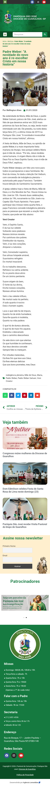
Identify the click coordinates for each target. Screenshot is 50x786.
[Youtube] (44, 2)
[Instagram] (38, 2)
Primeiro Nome (9, 546)
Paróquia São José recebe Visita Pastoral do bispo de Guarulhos (25, 525)
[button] (5, 2)
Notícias (10, 41)
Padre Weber (11, 378)
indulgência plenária (15, 375)
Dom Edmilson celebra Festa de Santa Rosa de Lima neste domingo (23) (23, 490)
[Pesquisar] (44, 34)
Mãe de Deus (30, 375)
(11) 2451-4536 (11, 717)
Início (4, 41)
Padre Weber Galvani (27, 378)
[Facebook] (32, 2)
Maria (39, 375)
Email (5, 555)
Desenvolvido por (16, 782)
